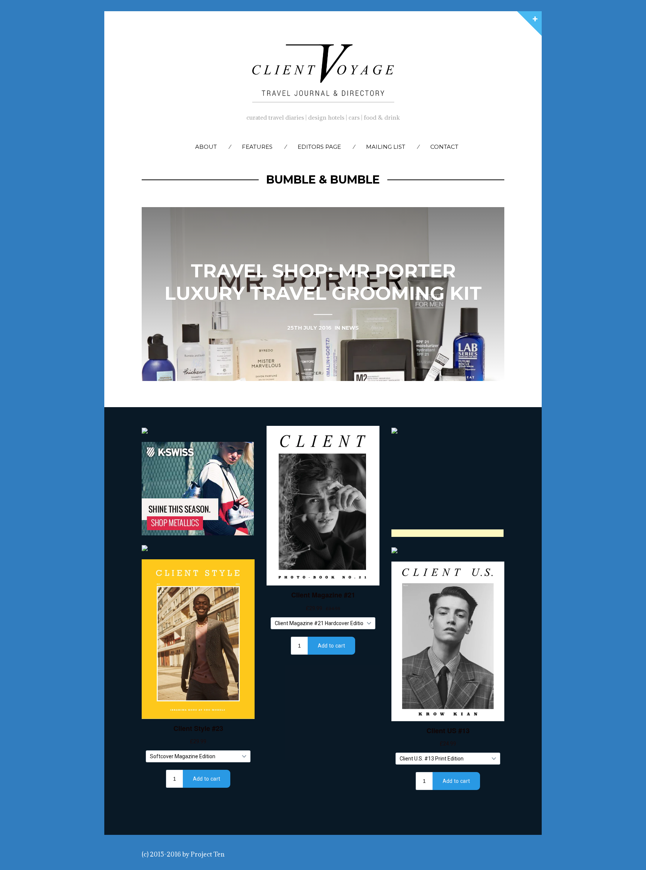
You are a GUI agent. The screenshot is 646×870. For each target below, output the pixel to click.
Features (257, 146)
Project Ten (208, 854)
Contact (444, 146)
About (206, 146)
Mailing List (385, 146)
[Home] (323, 71)
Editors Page (319, 146)
